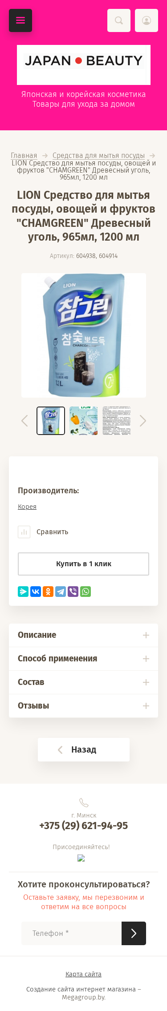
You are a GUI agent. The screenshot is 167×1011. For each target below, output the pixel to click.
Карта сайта (83, 974)
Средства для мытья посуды (99, 156)
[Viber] (73, 591)
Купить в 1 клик (83, 563)
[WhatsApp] (85, 591)
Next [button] (143, 421)
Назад (83, 749)
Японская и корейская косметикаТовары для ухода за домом (83, 99)
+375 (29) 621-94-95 (83, 825)
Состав (31, 682)
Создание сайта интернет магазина (81, 989)
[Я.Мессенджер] (23, 591)
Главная (24, 156)
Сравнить (51, 532)
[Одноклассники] (48, 591)
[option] (83, 335)
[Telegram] (60, 591)
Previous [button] (24, 421)
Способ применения (58, 658)
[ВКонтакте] (35, 591)
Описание (37, 635)
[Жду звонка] (134, 933)
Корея (27, 507)
